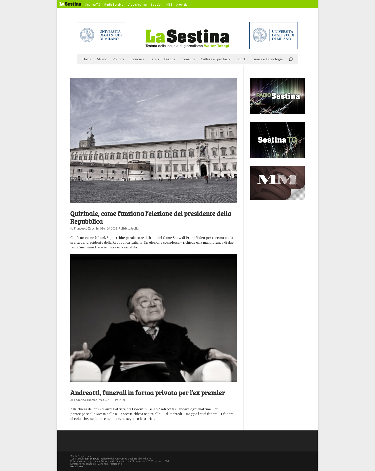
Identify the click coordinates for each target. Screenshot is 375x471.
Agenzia (182, 4)
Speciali (156, 4)
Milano (102, 59)
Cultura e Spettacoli (216, 59)
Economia (137, 59)
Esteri (154, 59)
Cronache (188, 59)
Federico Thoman (85, 400)
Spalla (134, 228)
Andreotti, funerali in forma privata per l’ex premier (147, 392)
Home (86, 59)
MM (169, 4)
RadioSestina (113, 4)
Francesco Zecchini (86, 228)
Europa (169, 59)
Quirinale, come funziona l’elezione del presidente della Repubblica (150, 217)
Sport (241, 59)
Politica (118, 59)
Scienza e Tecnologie (267, 59)
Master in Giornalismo (96, 458)
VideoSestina (137, 4)
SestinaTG (92, 4)
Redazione (76, 466)
